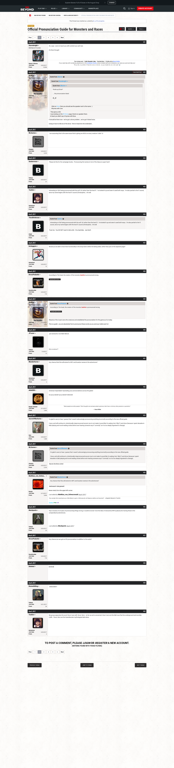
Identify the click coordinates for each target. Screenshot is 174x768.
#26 (144, 214)
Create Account (145, 8)
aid (57, 502)
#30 (144, 330)
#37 (144, 535)
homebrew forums (92, 63)
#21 (144, 42)
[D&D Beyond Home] (27, 8)
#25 (144, 186)
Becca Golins (116, 61)
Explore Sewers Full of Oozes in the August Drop (82, 3)
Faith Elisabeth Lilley (90, 61)
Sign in (132, 8)
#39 (144, 583)
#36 (144, 507)
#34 (144, 444)
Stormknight (62, 81)
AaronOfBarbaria (62, 448)
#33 (144, 415)
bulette (82, 275)
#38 (144, 563)
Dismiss (111, 2)
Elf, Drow (65, 114)
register (101, 642)
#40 (144, 611)
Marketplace (93, 8)
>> (63, 76)
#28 (144, 271)
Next (62, 37)
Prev (30, 37)
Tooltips (51, 502)
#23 (144, 129)
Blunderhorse (61, 477)
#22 (144, 72)
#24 (144, 158)
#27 (144, 243)
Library (65, 8)
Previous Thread (34, 665)
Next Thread (140, 665)
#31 (144, 358)
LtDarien (60, 77)
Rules (53, 8)
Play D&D (41, 8)
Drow (58, 106)
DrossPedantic (61, 303)
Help (55, 502)
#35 (144, 472)
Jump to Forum (87, 665)
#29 (144, 299)
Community (78, 8)
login (86, 642)
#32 (144, 387)
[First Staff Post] (122, 29)
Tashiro (59, 219)
